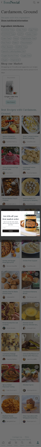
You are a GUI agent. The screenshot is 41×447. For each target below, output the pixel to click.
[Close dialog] (39, 212)
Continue (11, 230)
